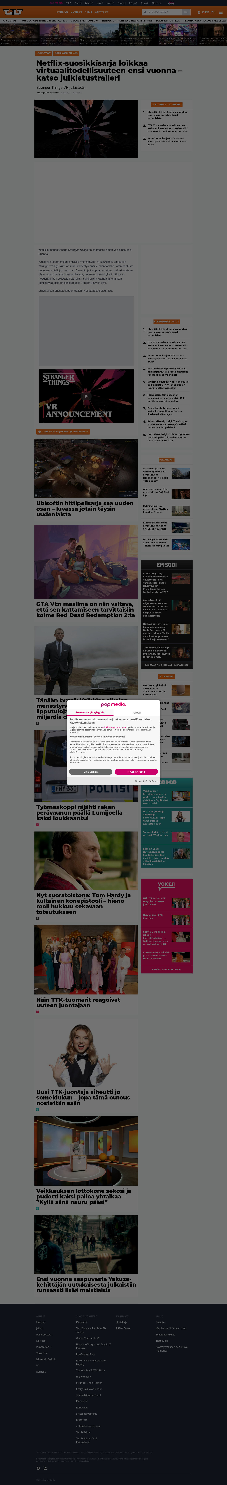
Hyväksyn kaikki (136, 771)
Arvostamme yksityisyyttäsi (90, 712)
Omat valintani (91, 771)
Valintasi (136, 712)
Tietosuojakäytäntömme (146, 781)
